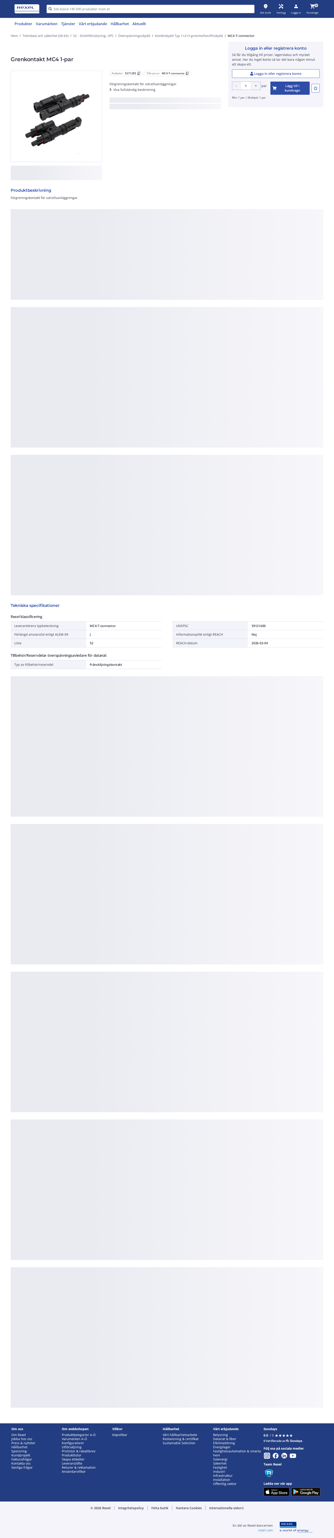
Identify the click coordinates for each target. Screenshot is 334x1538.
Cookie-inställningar (120, 285)
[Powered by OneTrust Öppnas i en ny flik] (223, 317)
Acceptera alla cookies (218, 303)
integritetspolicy (173, 229)
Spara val (117, 303)
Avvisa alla (184, 303)
